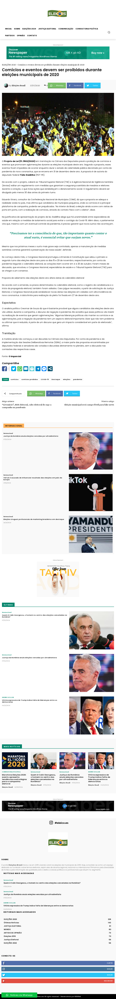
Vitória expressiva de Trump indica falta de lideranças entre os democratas (29, 701)
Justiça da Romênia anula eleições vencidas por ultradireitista (30, 436)
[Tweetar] (13, 368)
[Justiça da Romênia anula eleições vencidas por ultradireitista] (91, 450)
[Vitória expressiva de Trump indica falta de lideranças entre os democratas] (91, 715)
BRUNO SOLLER (8, 697)
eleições (66, 379)
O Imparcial (15, 356)
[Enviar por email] (25, 368)
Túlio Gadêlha (27, 175)
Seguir (110, 969)
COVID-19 (45, 379)
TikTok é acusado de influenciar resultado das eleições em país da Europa (32, 479)
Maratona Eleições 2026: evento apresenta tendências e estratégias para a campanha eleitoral (14, 779)
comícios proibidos (29, 379)
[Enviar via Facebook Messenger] (44, 368)
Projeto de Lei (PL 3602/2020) (20, 161)
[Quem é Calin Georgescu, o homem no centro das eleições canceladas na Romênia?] (91, 630)
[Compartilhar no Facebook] (4, 368)
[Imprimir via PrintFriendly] (31, 368)
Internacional (8, 433)
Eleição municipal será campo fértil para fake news (89, 404)
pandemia (77, 379)
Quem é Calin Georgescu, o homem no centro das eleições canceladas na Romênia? (34, 616)
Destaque (55, 379)
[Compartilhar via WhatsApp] (19, 368)
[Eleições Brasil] (6, 85)
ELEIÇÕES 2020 (9, 65)
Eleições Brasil (18, 85)
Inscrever (108, 981)
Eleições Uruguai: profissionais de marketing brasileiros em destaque (33, 519)
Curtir (110, 963)
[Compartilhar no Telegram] (38, 368)
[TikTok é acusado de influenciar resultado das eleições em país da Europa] (91, 492)
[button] (109, 32)
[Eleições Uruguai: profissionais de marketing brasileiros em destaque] (91, 534)
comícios (15, 379)
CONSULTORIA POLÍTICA (11, 772)
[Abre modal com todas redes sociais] (50, 368)
